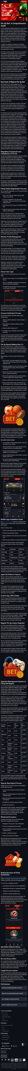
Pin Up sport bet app (7, 521)
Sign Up (24, 1)
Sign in (4, 18)
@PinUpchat (3, 1052)
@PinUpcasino (4, 1055)
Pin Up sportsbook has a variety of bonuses (13, 877)
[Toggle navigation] (2, 1)
